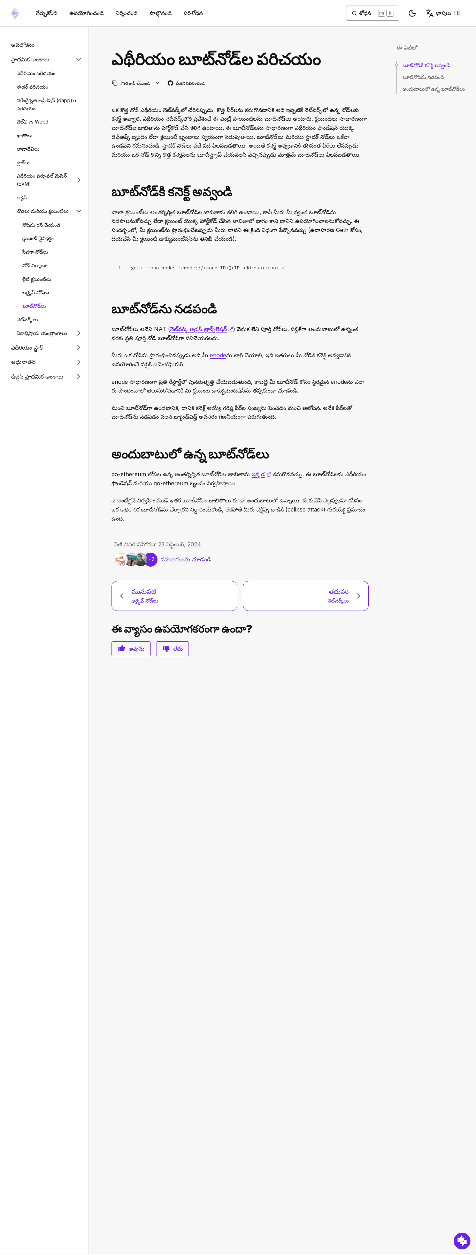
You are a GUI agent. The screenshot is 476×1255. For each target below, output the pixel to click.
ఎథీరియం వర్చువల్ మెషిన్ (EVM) (42, 180)
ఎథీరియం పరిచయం (36, 73)
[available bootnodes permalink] (109, 454)
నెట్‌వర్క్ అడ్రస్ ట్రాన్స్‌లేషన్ (201, 329)
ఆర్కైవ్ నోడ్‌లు (35, 292)
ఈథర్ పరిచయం (32, 87)
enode (218, 355)
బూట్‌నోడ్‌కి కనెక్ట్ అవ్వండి (426, 65)
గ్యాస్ (22, 197)
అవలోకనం (22, 44)
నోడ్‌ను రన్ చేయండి (41, 224)
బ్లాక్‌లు (23, 162)
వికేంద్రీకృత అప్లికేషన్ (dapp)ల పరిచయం (46, 104)
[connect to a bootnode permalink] (109, 191)
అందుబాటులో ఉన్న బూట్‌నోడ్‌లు (433, 89)
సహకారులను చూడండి (186, 559)
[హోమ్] (15, 13)
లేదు (178, 648)
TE (448, 12)
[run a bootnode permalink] (109, 308)
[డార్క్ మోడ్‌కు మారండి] (412, 13)
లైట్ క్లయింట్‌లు (36, 279)
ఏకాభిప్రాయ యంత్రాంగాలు (42, 333)
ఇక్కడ (261, 474)
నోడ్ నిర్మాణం (34, 265)
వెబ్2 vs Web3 (32, 122)
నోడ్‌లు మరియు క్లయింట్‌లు (43, 211)
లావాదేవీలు (28, 149)
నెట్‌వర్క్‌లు (27, 319)
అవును (137, 648)
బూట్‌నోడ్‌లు (34, 306)
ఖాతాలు (24, 135)
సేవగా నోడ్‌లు (35, 252)
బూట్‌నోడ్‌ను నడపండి (423, 77)
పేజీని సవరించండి (186, 84)
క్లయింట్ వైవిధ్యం (38, 238)
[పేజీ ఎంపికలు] (157, 83)
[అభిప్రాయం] (462, 1241)
